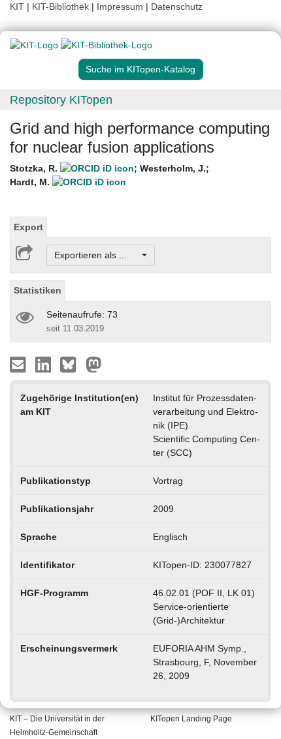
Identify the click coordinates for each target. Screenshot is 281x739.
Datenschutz (177, 6)
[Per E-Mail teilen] (19, 364)
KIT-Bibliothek (61, 6)
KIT (17, 6)
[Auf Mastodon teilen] (94, 364)
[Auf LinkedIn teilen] (45, 364)
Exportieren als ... (97, 255)
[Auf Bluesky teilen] (71, 364)
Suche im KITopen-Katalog (140, 69)
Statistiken (37, 290)
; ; (109, 175)
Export (28, 227)
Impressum (120, 6)
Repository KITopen (61, 99)
